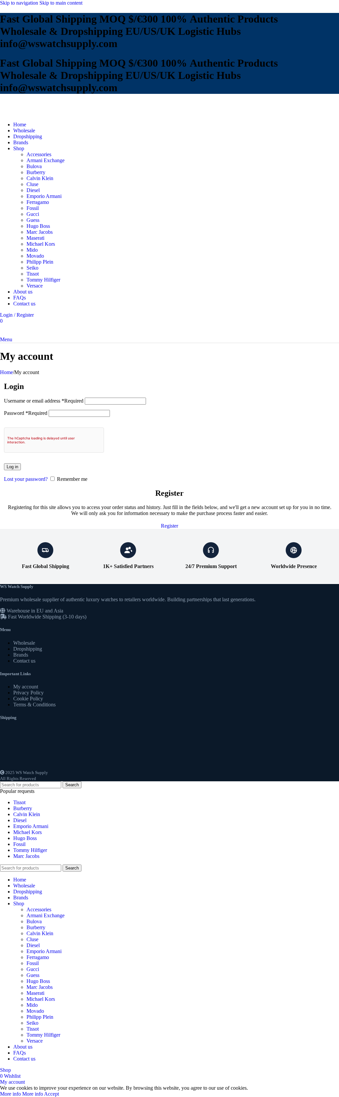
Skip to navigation (19, 3)
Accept (51, 1094)
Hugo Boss (38, 226)
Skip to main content (60, 3)
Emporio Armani (44, 196)
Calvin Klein (39, 178)
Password (25, 413)
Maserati (35, 238)
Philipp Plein (39, 262)
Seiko (32, 268)
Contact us (24, 661)
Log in (12, 466)
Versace (34, 286)
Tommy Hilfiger (43, 280)
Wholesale (24, 643)
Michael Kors (40, 244)
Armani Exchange (45, 160)
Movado (35, 256)
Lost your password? (26, 479)
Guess (32, 220)
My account (25, 686)
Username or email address (43, 401)
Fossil (32, 208)
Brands (20, 655)
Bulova (34, 166)
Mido (32, 250)
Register (169, 526)
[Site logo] (21, 113)
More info (21, 1094)
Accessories (38, 154)
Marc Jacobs (39, 232)
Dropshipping (27, 649)
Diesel (33, 190)
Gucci (32, 214)
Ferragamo (37, 202)
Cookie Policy (28, 698)
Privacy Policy (28, 692)
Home (6, 372)
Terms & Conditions (34, 704)
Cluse (32, 184)
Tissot (32, 274)
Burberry (35, 172)
